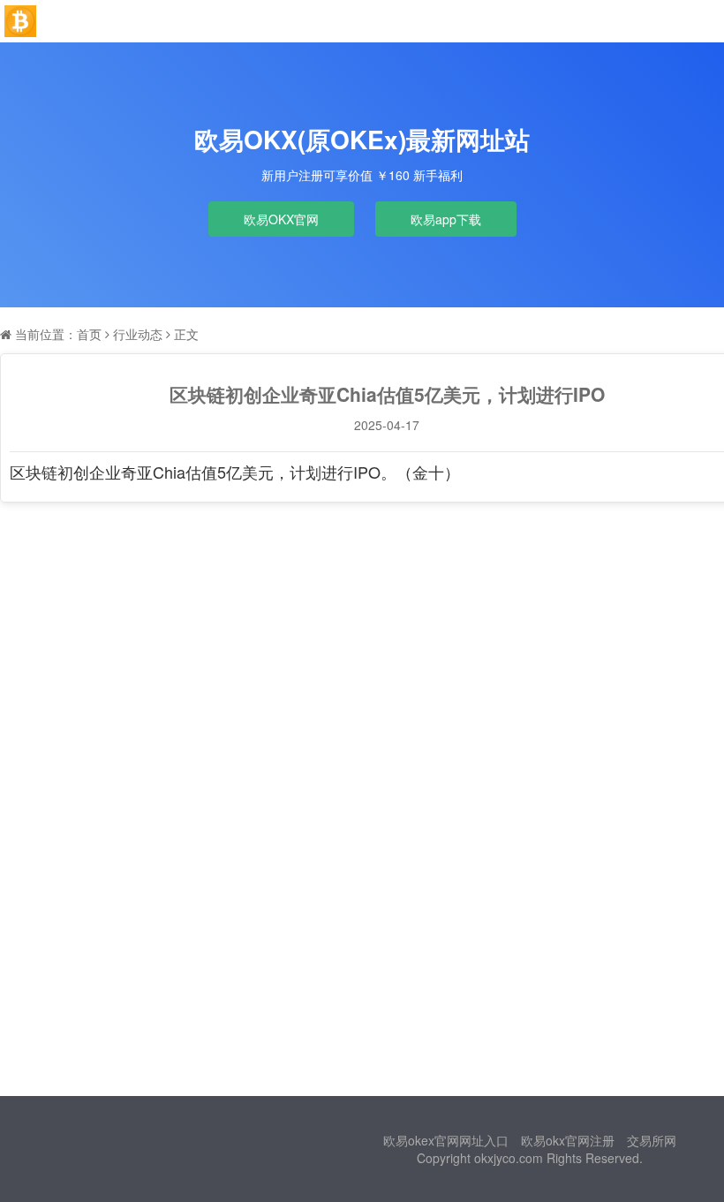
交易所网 (651, 1140)
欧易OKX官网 (281, 219)
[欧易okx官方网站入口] (20, 21)
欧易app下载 (446, 219)
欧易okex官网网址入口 (446, 1140)
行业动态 (137, 334)
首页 (89, 334)
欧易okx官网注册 (568, 1140)
